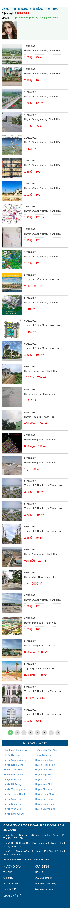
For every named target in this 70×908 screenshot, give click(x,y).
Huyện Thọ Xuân (44, 789)
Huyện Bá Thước (44, 799)
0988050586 (22, 13)
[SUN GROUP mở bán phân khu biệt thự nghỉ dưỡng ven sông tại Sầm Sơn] (12, 282)
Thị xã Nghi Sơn (43, 755)
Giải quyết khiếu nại (45, 889)
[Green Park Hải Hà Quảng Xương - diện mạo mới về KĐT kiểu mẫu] (12, 54)
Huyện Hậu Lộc (43, 779)
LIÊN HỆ (39, 872)
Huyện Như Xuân (13, 779)
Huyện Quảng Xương (15, 759)
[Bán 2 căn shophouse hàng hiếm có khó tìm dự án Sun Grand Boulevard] (12, 328)
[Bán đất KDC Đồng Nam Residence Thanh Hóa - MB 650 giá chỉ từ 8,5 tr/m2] (12, 648)
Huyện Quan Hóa (13, 799)
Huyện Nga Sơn (43, 774)
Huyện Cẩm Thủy (44, 804)
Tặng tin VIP (9, 889)
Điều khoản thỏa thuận (46, 883)
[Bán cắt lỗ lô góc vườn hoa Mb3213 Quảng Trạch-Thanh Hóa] (12, 214)
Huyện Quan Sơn (44, 794)
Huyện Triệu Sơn (44, 769)
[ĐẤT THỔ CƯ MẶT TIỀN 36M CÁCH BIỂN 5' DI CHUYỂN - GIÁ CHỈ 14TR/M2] (12, 99)
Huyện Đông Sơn (44, 759)
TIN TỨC (7, 872)
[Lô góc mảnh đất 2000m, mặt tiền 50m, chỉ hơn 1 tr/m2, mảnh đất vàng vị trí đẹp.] (12, 580)
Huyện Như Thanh (13, 774)
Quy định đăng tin (43, 878)
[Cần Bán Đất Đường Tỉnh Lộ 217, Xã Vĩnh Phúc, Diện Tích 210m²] (12, 397)
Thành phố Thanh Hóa (16, 750)
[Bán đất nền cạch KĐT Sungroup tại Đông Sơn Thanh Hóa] (12, 466)
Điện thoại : (8, 13)
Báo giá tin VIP (10, 883)
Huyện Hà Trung (12, 784)
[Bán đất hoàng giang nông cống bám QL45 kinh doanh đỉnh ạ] (12, 557)
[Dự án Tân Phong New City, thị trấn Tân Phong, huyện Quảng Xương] (12, 191)
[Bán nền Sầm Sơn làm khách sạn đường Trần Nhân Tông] (12, 351)
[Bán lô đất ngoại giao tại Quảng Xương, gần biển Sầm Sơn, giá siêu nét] (12, 145)
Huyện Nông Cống (13, 764)
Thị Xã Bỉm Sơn (12, 755)
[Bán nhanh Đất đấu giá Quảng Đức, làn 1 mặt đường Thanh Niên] (12, 237)
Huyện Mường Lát (45, 808)
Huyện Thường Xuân (15, 789)
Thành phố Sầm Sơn (46, 750)
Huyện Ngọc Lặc (12, 804)
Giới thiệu (8, 878)
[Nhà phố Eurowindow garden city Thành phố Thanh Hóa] (12, 534)
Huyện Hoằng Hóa (45, 764)
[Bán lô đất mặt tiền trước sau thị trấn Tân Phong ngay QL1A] (12, 122)
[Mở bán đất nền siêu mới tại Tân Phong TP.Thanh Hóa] (12, 305)
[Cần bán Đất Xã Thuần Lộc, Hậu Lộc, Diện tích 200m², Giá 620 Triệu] (12, 420)
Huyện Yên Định (43, 784)
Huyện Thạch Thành (15, 794)
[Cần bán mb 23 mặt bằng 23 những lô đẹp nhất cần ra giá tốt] (12, 603)
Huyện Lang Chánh (14, 813)
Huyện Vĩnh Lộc (12, 808)
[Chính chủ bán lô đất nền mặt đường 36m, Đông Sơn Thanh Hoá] (12, 626)
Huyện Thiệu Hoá (13, 769)
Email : (5, 17)
